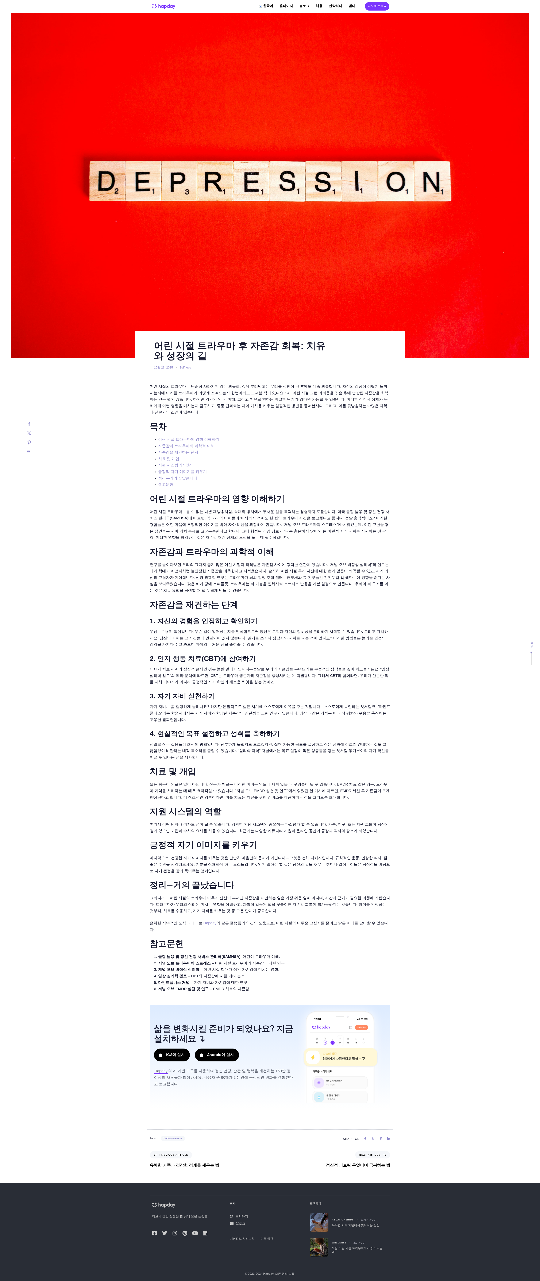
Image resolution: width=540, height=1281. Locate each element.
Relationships (342, 1219)
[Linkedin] (33, 451)
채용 (319, 6)
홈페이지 (286, 6)
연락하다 (335, 6)
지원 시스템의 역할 (174, 465)
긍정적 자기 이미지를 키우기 (182, 472)
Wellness (339, 1242)
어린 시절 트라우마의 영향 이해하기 (188, 439)
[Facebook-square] (154, 1233)
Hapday (209, 923)
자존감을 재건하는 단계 (178, 452)
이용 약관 (267, 1238)
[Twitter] (33, 433)
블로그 (304, 6)
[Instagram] (174, 1233)
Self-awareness (172, 1138)
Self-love (185, 367)
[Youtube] (194, 1233)
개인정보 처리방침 (242, 1238)
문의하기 (241, 1216)
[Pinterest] (33, 442)
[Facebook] (33, 424)
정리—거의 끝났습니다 (177, 478)
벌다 (352, 6)
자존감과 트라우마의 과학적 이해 (186, 446)
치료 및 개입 (168, 459)
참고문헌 (165, 484)
